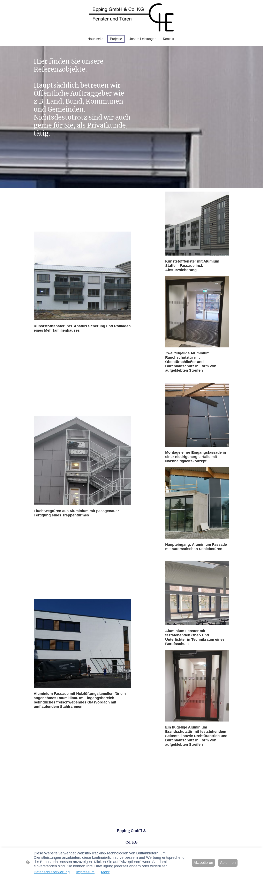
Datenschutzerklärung (52, 872)
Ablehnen (228, 863)
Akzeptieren (203, 863)
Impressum (85, 872)
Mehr (105, 872)
